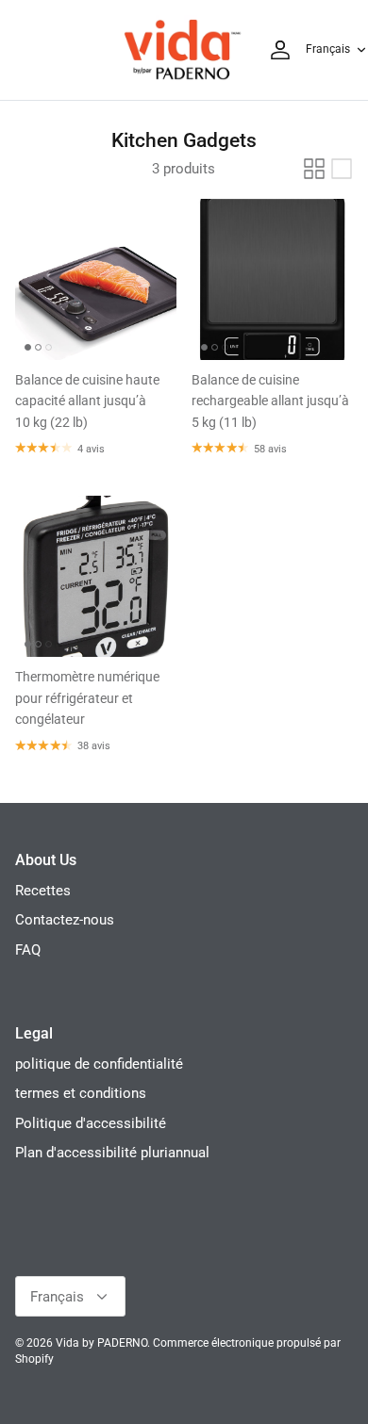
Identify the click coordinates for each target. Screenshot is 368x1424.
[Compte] (275, 50)
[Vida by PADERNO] (182, 49)
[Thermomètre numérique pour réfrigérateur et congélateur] (95, 576)
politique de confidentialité (99, 1064)
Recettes (43, 890)
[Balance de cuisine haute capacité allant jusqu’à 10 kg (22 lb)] (95, 279)
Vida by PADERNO (101, 1343)
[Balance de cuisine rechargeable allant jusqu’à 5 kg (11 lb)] (272, 279)
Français (328, 49)
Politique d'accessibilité (90, 1123)
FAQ (28, 949)
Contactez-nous (64, 919)
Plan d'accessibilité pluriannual (112, 1152)
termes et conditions (80, 1093)
